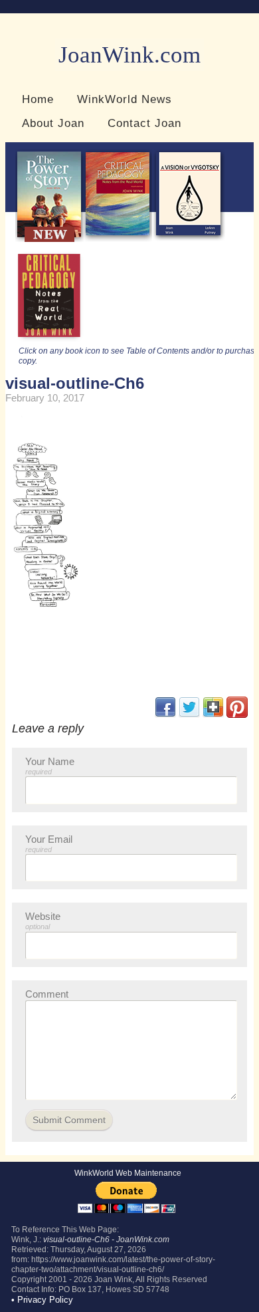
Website (42, 920)
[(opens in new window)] (237, 715)
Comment (46, 994)
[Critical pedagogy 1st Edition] (49, 341)
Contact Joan (144, 123)
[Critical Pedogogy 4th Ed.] (118, 239)
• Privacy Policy (42, 1300)
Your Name (49, 766)
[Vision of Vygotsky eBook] (188, 239)
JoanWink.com (129, 55)
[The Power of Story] (49, 239)
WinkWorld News (124, 99)
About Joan (53, 123)
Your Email (48, 843)
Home (38, 99)
